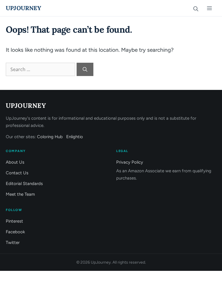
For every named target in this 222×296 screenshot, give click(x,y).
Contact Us (17, 172)
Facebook (15, 231)
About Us (15, 162)
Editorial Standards (24, 183)
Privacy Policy (129, 162)
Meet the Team (20, 194)
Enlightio (74, 136)
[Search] (85, 69)
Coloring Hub (50, 136)
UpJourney (23, 8)
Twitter (13, 242)
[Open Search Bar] (195, 8)
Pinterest (14, 221)
